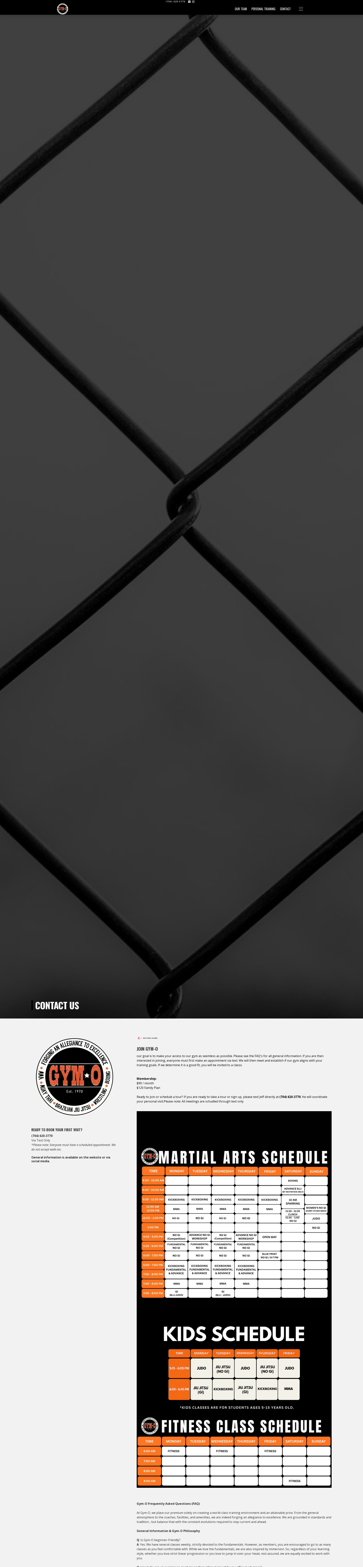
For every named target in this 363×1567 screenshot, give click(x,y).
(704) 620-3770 (175, 1)
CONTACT (285, 9)
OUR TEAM (241, 9)
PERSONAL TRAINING (263, 9)
